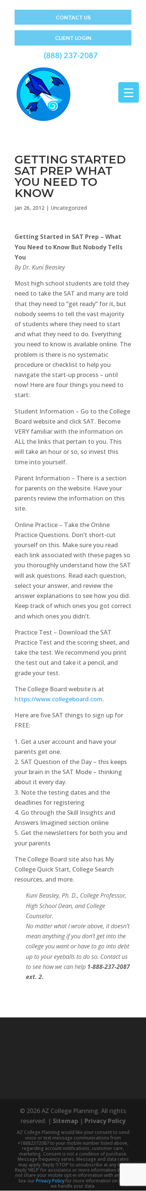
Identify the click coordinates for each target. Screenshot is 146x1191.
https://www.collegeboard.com (59, 699)
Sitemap (65, 1121)
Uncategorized (69, 207)
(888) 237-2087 (71, 55)
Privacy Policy (105, 1121)
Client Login (73, 38)
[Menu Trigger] (128, 92)
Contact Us (73, 17)
